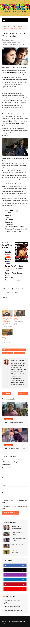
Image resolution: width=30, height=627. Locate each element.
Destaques (15, 44)
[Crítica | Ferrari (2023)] (7, 332)
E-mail (4, 485)
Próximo (22, 393)
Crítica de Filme (7, 44)
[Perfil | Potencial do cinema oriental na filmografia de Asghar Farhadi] (7, 313)
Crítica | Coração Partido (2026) (14, 448)
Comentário (6, 468)
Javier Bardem (10, 268)
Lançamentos (22, 44)
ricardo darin (20, 353)
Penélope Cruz (8, 353)
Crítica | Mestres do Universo (14, 422)
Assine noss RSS (10, 596)
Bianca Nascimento (8, 40)
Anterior (8, 393)
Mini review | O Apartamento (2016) (18, 318)
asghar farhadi (8, 349)
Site (3, 493)
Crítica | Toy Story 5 (17, 545)
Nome (4, 478)
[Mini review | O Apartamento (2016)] (19, 313)
